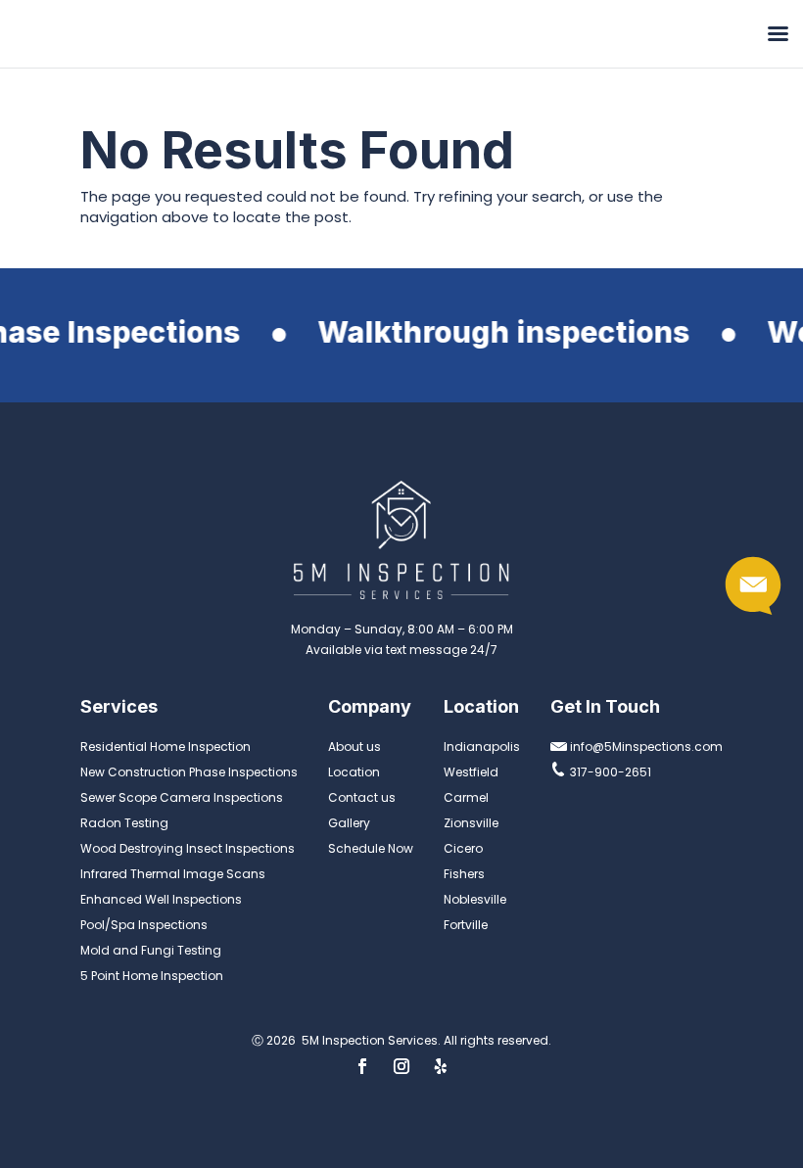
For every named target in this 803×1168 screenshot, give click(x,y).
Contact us (362, 797)
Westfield (471, 772)
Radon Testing (124, 823)
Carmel (466, 797)
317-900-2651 (609, 772)
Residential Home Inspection (165, 746)
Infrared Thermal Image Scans (172, 873)
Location (354, 772)
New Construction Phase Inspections (189, 772)
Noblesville (475, 899)
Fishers (464, 873)
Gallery (349, 823)
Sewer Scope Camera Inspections (181, 797)
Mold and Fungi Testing (150, 950)
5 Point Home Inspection (151, 975)
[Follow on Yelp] (440, 1066)
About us (354, 746)
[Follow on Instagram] (401, 1066)
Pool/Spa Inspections (144, 924)
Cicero (463, 848)
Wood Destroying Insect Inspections (187, 848)
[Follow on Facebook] (362, 1066)
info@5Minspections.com (645, 746)
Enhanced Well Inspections (161, 899)
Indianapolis (482, 746)
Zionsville (471, 823)
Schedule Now (370, 848)
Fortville (466, 924)
